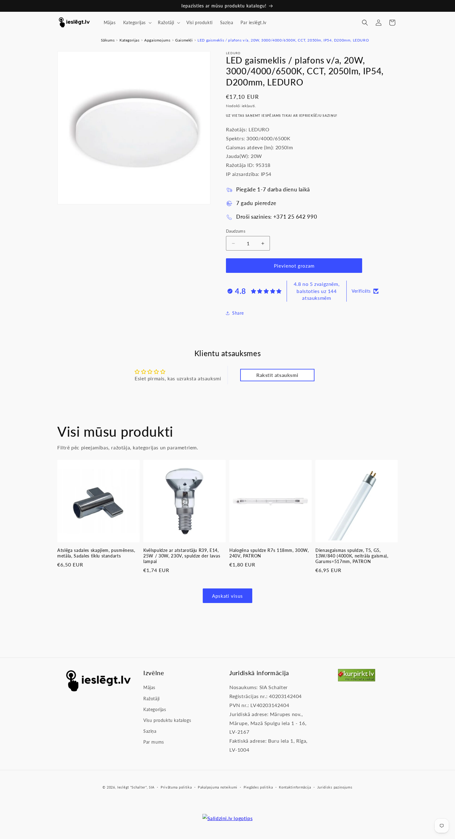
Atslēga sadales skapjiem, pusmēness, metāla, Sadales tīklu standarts (96, 553)
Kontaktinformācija (295, 787)
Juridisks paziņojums (335, 787)
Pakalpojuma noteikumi (217, 787)
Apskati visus (227, 596)
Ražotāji (151, 698)
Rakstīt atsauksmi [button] (277, 375)
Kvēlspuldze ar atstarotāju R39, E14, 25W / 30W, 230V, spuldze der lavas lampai (181, 556)
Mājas (149, 687)
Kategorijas (129, 40)
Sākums (108, 40)
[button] (136, 22)
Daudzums (235, 231)
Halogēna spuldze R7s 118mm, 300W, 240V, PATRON (269, 553)
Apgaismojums (157, 40)
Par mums (153, 742)
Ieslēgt (123, 787)
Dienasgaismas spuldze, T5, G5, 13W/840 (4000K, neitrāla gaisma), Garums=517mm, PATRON (351, 556)
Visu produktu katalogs (167, 720)
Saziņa (150, 731)
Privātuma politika (176, 787)
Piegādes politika (258, 787)
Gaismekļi (184, 40)
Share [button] (238, 313)
